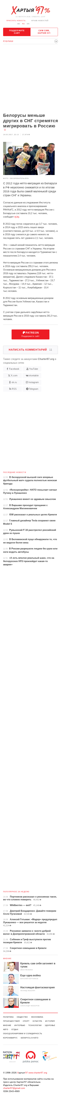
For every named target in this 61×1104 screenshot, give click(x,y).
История (50, 1021)
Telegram (33, 388)
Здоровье (50, 1025)
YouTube (33, 368)
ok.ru (14, 382)
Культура (37, 1021)
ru (23, 24)
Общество (22, 1017)
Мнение (7, 958)
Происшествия (11, 1021)
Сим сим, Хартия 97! (44, 31)
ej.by (16, 216)
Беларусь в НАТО (29, 1038)
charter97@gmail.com (14, 1088)
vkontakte (34, 375)
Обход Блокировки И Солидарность (22, 1033)
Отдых (14, 1029)
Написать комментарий (30, 349)
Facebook (14, 368)
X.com (14, 375)
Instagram (33, 382)
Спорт (26, 1021)
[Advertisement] (30, 79)
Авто (5, 1029)
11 (5, 130)
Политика (8, 1017)
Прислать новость (16, 20)
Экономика (37, 1017)
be (19, 24)
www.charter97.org (37, 1072)
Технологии (35, 1025)
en (28, 24)
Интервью (19, 1025)
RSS (14, 388)
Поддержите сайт (17, 31)
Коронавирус (10, 1038)
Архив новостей (39, 20)
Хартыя (30, 10)
